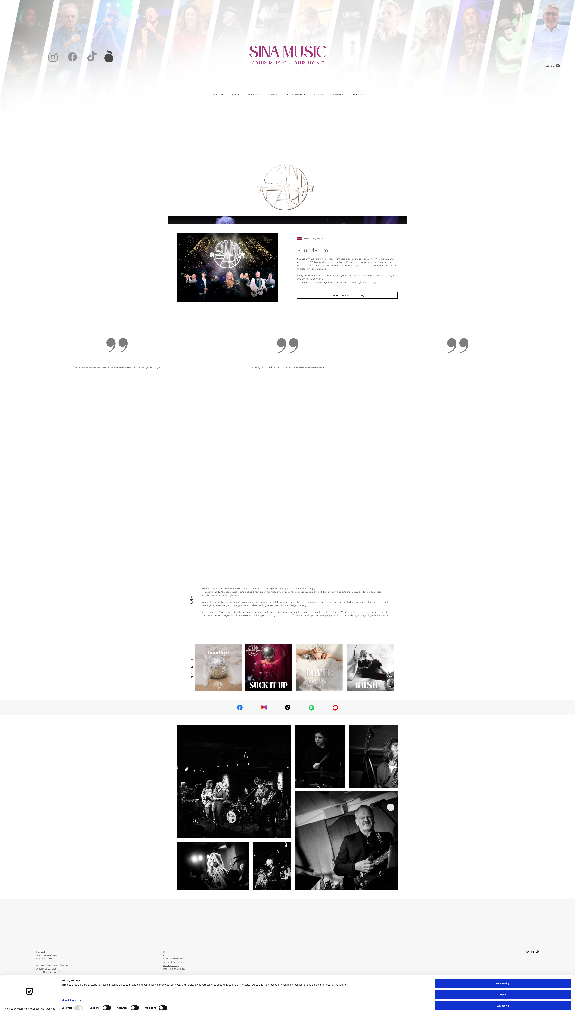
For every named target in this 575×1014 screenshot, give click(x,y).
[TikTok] (92, 57)
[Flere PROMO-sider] (258, 94)
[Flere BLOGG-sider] (323, 94)
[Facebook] (72, 57)
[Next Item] (390, 667)
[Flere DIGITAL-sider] (222, 94)
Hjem (166, 952)
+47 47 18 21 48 (44, 958)
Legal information (173, 958)
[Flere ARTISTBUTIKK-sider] (304, 94)
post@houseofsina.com (48, 955)
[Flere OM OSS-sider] (362, 94)
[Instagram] (53, 57)
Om (165, 955)
